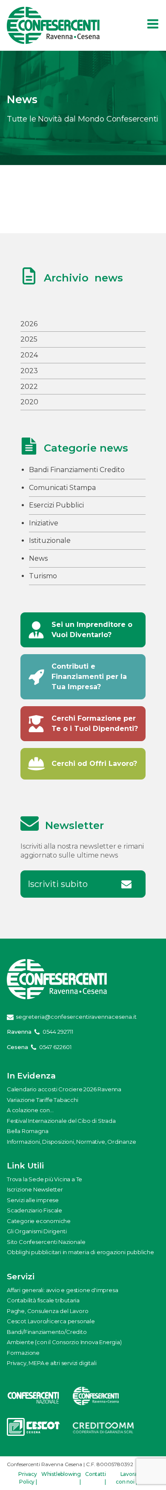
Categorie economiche (39, 1221)
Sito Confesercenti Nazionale (46, 1241)
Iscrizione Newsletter (35, 1189)
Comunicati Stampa (62, 488)
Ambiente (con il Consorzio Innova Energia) (64, 1342)
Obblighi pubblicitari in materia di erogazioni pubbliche (80, 1252)
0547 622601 (55, 1047)
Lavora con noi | (126, 1478)
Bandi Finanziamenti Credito (77, 470)
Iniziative (43, 523)
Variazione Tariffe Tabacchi (42, 1099)
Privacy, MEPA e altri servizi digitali (51, 1363)
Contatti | (95, 1478)
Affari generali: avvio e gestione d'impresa (62, 1290)
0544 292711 (58, 1031)
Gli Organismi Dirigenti (36, 1231)
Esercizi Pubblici (56, 505)
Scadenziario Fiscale (34, 1210)
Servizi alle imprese (33, 1200)
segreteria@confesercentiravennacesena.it (76, 1016)
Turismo (43, 576)
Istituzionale (50, 540)
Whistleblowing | (61, 1478)
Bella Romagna (27, 1131)
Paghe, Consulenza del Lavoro (47, 1310)
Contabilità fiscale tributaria (43, 1300)
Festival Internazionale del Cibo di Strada (61, 1120)
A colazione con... (30, 1110)
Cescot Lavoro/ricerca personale (51, 1321)
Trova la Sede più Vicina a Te (44, 1179)
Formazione (23, 1352)
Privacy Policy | (27, 1478)
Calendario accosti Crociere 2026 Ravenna (64, 1089)
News (38, 558)
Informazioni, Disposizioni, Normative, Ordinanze (71, 1141)
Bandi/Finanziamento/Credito (47, 1331)
